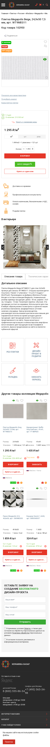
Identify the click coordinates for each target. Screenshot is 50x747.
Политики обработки (20, 633)
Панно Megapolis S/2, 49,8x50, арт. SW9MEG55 (13, 517)
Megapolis (39, 13)
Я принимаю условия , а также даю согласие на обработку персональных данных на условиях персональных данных (24, 631)
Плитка (13, 13)
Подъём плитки (18, 211)
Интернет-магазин (10, 714)
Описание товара (13, 276)
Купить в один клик (25, 171)
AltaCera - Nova (34, 566)
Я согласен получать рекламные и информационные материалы (19, 641)
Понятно (9, 742)
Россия (21, 13)
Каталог (5, 719)
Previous (2, 247)
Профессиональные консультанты (26, 195)
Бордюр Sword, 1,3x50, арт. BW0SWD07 (36, 517)
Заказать (37, 464)
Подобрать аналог (9, 99)
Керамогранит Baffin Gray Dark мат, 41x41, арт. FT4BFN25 (35, 429)
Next (47, 247)
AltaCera (29, 13)
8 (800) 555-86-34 (14, 691)
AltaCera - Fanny (35, 471)
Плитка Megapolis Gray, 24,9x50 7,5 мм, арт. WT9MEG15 (12, 429)
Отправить (25, 622)
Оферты (27, 628)
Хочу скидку (23, 164)
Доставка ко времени (21, 186)
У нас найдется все (11, 725)
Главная (4, 13)
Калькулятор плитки (9, 103)
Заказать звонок (36, 5)
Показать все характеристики (13, 95)
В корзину (25, 156)
